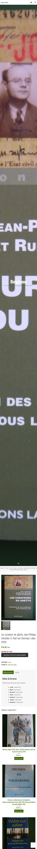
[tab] (8, 672)
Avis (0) (17, 672)
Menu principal (4, 2)
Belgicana (18, 281)
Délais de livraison (8, 672)
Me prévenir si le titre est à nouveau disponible (15, 655)
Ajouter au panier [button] (19, 758)
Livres (7, 568)
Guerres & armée (12, 665)
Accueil (2, 568)
